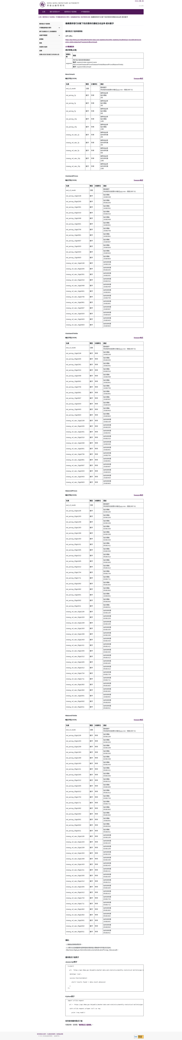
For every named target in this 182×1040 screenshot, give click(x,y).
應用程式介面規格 (70, 12)
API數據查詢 (85, 12)
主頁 (43, 12)
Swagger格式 (138, 78)
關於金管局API (55, 12)
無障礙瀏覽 (59, 1034)
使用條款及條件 (41, 1034)
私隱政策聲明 (51, 1034)
